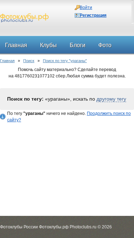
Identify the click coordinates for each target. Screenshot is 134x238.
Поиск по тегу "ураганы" (65, 61)
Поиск (28, 61)
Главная (7, 61)
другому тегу (111, 99)
